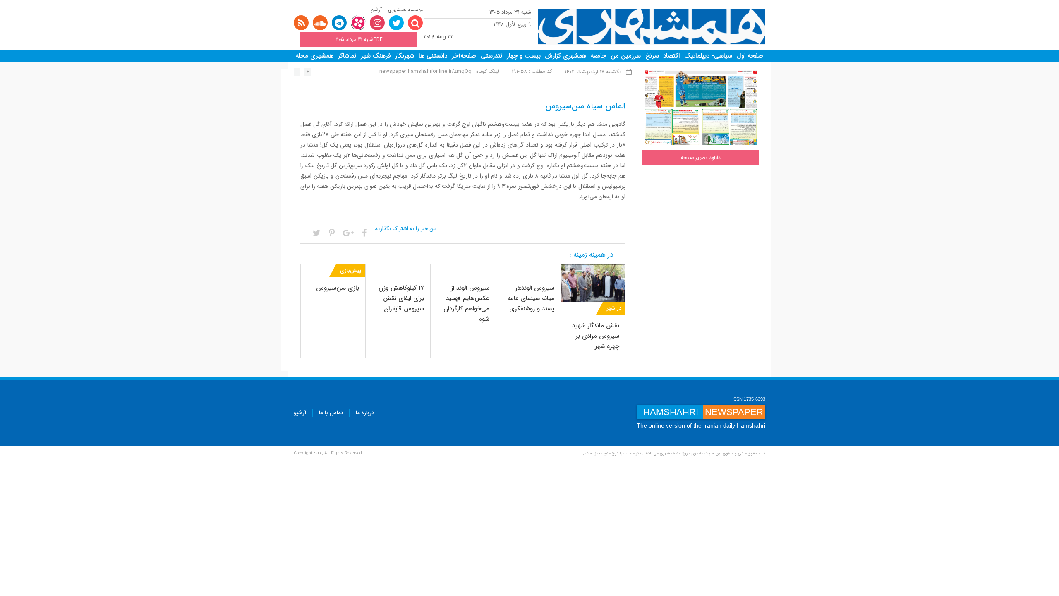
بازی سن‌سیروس (337, 288)
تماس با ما (331, 412)
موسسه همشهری (405, 10)
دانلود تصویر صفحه (701, 157)
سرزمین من (626, 56)
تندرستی (491, 56)
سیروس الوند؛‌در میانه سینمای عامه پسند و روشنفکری (531, 298)
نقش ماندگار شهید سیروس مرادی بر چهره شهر (595, 336)
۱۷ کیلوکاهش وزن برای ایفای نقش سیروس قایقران (401, 298)
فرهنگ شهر (376, 56)
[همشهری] (651, 27)
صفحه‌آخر (464, 56)
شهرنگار (404, 56)
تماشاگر (347, 56)
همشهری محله (314, 56)
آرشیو (376, 10)
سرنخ (652, 56)
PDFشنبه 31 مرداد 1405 (358, 39)
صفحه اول (750, 56)
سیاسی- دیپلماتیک (708, 56)
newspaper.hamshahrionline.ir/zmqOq (425, 71)
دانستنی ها (433, 56)
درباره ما (365, 412)
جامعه (598, 56)
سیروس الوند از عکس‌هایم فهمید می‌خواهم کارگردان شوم (466, 303)
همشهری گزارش (565, 56)
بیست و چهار (524, 56)
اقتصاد (671, 56)
